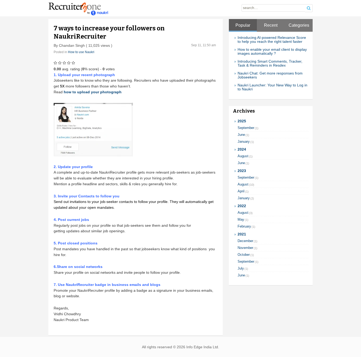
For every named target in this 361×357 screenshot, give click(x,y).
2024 (242, 149)
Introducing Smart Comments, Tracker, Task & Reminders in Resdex (270, 63)
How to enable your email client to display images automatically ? (272, 51)
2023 (242, 171)
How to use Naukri (81, 52)
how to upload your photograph (93, 92)
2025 (242, 121)
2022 (242, 206)
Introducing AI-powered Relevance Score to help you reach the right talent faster (272, 40)
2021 (242, 234)
